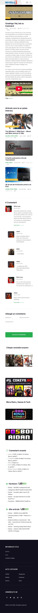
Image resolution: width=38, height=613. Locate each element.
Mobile (7, 577)
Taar (15, 137)
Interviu (7, 580)
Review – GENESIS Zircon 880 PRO (18, 513)
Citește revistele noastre (17, 348)
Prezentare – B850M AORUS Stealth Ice (19, 501)
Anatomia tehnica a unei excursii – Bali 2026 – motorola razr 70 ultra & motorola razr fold (19, 522)
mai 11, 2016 (22, 136)
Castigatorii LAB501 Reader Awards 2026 (20, 490)
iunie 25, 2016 (22, 189)
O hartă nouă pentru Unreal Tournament (15, 159)
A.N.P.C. (7, 551)
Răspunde (17, 225)
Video (7, 17)
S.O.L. (7, 555)
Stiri (12, 126)
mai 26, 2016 (17, 162)
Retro (20, 580)
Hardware (13, 484)
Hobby (7, 574)
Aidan (18, 231)
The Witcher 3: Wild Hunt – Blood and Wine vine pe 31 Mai (18, 132)
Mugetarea (22, 574)
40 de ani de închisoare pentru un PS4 (18, 185)
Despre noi (15, 462)
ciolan (8, 30)
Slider (8, 179)
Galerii (8, 126)
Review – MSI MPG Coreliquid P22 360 (19, 487)
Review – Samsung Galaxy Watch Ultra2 (19, 526)
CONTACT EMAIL (10, 558)
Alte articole (14, 509)
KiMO (18, 249)
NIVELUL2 (8, 605)
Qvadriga (11, 98)
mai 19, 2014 (13, 28)
